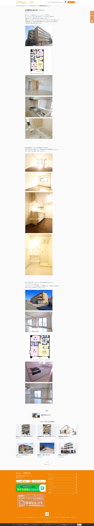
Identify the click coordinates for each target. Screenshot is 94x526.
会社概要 (49, 492)
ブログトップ (50, 481)
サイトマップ (47, 518)
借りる (31, 2)
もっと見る (47, 461)
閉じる (79, 524)
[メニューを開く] (77, 2)
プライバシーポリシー (74, 517)
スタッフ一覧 (50, 476)
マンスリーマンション (59, 2)
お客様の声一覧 (31, 517)
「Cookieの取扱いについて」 (65, 524)
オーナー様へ (52, 2)
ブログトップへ (47, 464)
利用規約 (67, 517)
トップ (49, 2)
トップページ (50, 473)
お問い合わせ (71, 2)
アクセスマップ (50, 489)
